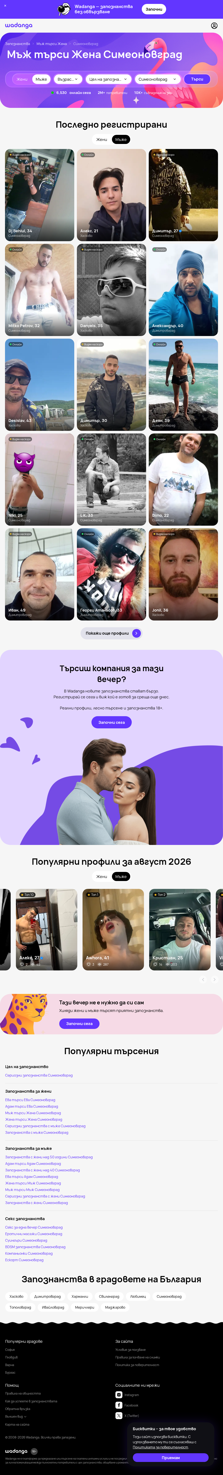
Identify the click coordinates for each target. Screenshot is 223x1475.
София (10, 1350)
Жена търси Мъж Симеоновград (33, 1183)
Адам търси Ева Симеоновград (31, 1106)
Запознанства (17, 43)
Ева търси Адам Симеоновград (31, 1176)
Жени (22, 79)
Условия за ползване (130, 1350)
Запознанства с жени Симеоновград (36, 1202)
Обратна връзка (17, 1409)
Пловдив (11, 1357)
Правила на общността (23, 1393)
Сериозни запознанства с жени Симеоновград (45, 1196)
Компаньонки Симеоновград (29, 1253)
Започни (154, 9)
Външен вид (14, 1416)
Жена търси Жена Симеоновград (33, 1119)
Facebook (131, 1405)
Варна (9, 1365)
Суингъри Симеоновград (26, 1240)
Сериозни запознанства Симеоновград (39, 1075)
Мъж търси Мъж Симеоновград (32, 1189)
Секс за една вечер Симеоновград (34, 1227)
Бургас (10, 1372)
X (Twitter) (132, 1416)
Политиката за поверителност (160, 1447)
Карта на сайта (17, 1424)
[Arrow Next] (215, 979)
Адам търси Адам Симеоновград (33, 1163)
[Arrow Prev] (203, 979)
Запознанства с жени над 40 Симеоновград (42, 1170)
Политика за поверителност (137, 1365)
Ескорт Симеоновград (24, 1260)
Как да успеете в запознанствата (31, 1401)
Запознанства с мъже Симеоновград (36, 1132)
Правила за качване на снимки (137, 1357)
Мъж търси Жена (52, 43)
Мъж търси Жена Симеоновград (33, 1112)
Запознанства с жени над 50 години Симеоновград (49, 1157)
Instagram (132, 1395)
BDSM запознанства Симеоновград (35, 1246)
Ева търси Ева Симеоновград (30, 1099)
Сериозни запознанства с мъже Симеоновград (45, 1126)
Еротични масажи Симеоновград (33, 1233)
